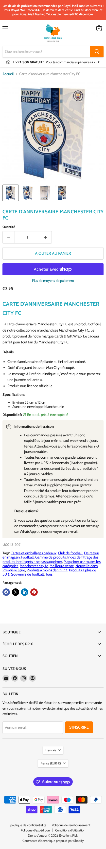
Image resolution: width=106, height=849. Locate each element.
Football (27, 557)
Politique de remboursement (71, 825)
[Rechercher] (97, 51)
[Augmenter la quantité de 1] (46, 237)
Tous (49, 574)
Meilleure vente (62, 566)
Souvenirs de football (27, 574)
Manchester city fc (34, 566)
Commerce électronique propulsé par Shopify (53, 841)
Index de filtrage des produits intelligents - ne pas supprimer (50, 559)
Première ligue (13, 570)
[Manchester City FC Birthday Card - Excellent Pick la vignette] (10, 193)
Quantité (8, 227)
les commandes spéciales (54, 479)
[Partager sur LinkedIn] (24, 592)
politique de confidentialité (28, 825)
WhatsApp (28, 531)
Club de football (70, 553)
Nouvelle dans (86, 566)
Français (50, 750)
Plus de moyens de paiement (53, 281)
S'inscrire (79, 727)
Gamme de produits (50, 557)
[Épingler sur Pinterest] (34, 592)
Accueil (8, 74)
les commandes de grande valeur (60, 457)
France (50, 763)
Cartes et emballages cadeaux (33, 553)
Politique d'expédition (35, 830)
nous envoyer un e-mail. (59, 531)
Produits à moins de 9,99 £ (47, 570)
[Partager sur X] (15, 592)
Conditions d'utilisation (70, 830)
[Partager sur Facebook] (6, 592)
